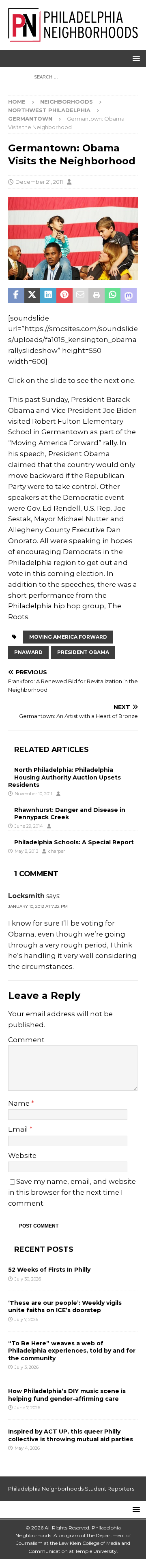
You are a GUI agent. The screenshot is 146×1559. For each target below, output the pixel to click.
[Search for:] (73, 76)
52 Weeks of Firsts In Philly (49, 1269)
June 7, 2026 (27, 1407)
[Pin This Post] (64, 295)
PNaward (28, 652)
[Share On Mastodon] (128, 295)
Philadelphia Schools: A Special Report (74, 842)
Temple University (96, 1551)
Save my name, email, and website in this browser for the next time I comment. (72, 1192)
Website (22, 1155)
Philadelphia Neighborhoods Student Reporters (71, 1488)
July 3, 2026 (27, 1367)
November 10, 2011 (33, 793)
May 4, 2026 (27, 1448)
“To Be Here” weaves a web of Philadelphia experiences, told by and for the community (71, 1350)
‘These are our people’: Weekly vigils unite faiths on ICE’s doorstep (65, 1306)
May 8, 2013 (26, 851)
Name (19, 1103)
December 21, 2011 (39, 181)
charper (56, 851)
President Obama (83, 652)
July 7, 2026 (26, 1319)
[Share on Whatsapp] (113, 295)
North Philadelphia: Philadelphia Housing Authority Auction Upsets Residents (64, 777)
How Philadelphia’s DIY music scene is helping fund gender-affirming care (67, 1394)
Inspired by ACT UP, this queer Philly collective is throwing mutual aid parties (71, 1435)
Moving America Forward (68, 637)
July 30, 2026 (28, 1279)
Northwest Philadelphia (49, 110)
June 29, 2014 (29, 826)
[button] (135, 58)
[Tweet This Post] (32, 295)
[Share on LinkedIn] (48, 295)
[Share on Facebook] (16, 295)
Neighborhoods (66, 101)
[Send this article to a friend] (81, 295)
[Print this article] (96, 295)
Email (19, 1129)
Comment (26, 1040)
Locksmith (26, 896)
